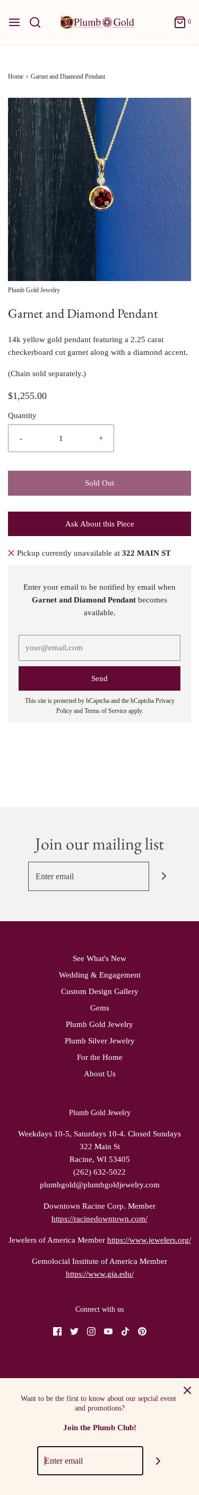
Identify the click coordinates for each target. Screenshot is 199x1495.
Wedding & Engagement (100, 975)
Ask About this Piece (99, 524)
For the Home (100, 1057)
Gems (99, 1008)
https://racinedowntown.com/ (99, 1218)
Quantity (22, 415)
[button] (99, 189)
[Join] (163, 876)
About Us (100, 1073)
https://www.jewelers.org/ (149, 1240)
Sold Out (99, 483)
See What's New (99, 958)
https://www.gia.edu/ (100, 1274)
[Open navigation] (14, 22)
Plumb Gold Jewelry (99, 1024)
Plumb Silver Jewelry (100, 1041)
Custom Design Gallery (100, 991)
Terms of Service (105, 711)
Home (15, 76)
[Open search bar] (39, 22)
